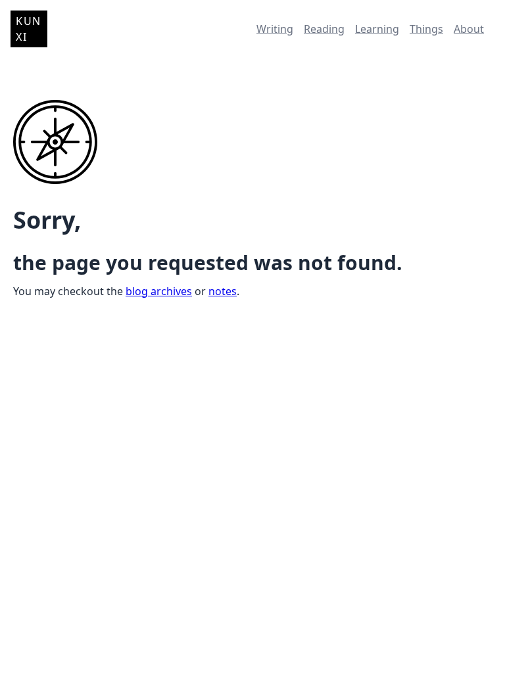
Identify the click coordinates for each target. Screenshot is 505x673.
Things (426, 29)
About (469, 29)
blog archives (159, 291)
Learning (377, 29)
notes (222, 291)
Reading (324, 29)
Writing (274, 29)
